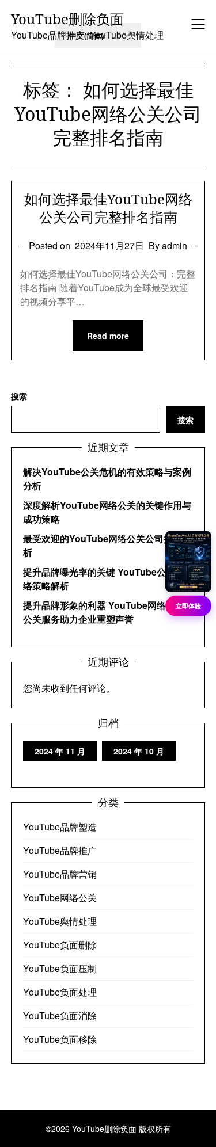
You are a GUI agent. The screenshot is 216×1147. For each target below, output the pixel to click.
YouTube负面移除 (60, 1039)
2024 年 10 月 (138, 751)
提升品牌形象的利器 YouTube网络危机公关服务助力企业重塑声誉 (103, 612)
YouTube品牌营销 (60, 874)
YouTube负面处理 (60, 992)
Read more (108, 335)
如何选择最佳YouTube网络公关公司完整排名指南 (108, 207)
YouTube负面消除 (60, 1015)
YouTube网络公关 (60, 897)
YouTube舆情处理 (60, 921)
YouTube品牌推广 (60, 850)
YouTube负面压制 (60, 968)
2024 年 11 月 (60, 751)
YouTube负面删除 (60, 944)
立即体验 (188, 605)
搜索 (19, 396)
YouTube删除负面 (67, 19)
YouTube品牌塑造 (60, 826)
